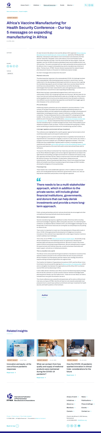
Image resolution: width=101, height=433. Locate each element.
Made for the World (40, 418)
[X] (89, 5)
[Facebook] (75, 425)
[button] (86, 5)
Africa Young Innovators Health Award (63, 238)
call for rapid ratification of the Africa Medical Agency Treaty (68, 144)
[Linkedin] (92, 5)
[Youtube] (79, 425)
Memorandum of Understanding (72, 264)
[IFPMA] (9, 5)
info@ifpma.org (82, 420)
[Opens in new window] (8, 66)
